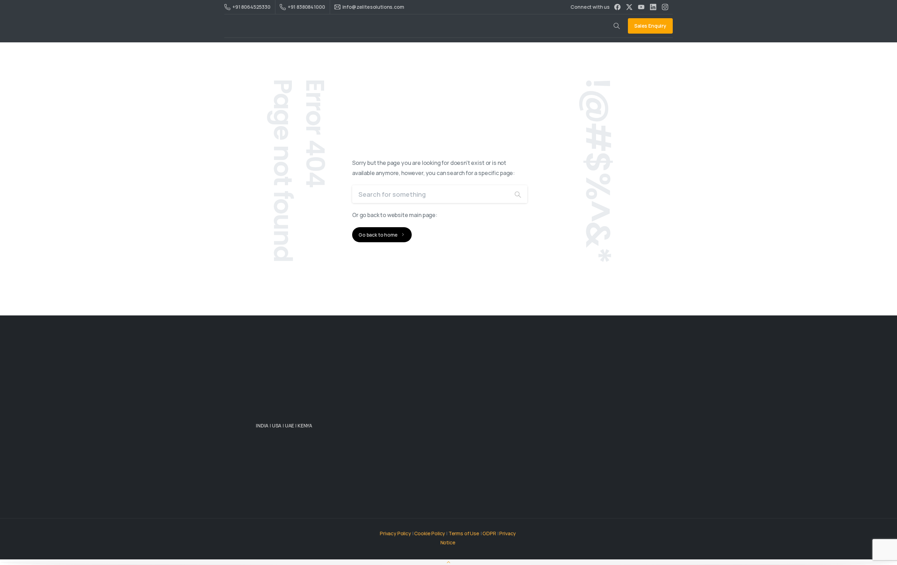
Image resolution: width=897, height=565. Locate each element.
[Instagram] (665, 7)
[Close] (614, 557)
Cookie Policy (429, 533)
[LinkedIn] (653, 7)
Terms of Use (463, 533)
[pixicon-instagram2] (305, 509)
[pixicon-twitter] (277, 509)
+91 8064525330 (251, 7)
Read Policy (594, 557)
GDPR (489, 533)
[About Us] (268, 457)
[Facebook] (617, 7)
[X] (629, 7)
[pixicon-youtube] (319, 509)
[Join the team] (300, 457)
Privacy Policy (395, 533)
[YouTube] (641, 7)
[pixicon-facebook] (291, 509)
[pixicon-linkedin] (263, 509)
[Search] (517, 194)
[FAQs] (338, 457)
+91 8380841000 (306, 7)
